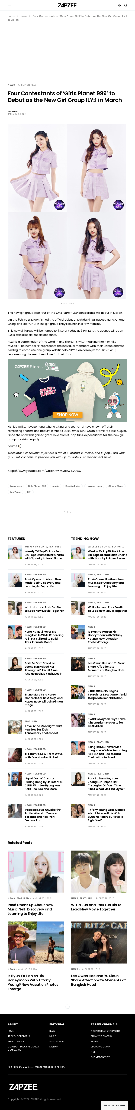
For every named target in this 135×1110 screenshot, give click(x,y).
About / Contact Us (19, 1036)
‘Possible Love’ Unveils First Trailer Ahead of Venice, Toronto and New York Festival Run (43, 815)
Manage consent (114, 1105)
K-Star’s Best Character (105, 1030)
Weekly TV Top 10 (36, 546)
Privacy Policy (16, 1041)
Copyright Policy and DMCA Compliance (23, 1048)
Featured (55, 546)
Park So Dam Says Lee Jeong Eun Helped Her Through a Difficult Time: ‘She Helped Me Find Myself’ (43, 668)
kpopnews (16, 486)
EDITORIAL (57, 1024)
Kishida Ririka (72, 486)
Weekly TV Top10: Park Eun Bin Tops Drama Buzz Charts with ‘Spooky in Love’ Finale (44, 554)
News (24, 16)
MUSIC (52, 1036)
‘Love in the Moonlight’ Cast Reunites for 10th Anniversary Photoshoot (43, 729)
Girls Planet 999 (37, 486)
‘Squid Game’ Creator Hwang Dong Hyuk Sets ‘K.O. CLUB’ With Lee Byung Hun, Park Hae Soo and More (44, 783)
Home (11, 16)
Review (94, 1041)
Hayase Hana (94, 486)
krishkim (13, 111)
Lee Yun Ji (15, 492)
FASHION (53, 1046)
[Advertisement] (67, 48)
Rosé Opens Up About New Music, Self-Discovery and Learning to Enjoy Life (43, 582)
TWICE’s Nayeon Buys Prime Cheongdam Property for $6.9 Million (107, 722)
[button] (9, 5)
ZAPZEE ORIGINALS (104, 1024)
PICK (93, 1051)
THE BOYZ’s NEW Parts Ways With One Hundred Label (44, 755)
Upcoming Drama (100, 1046)
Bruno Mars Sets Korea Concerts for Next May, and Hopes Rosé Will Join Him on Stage (44, 700)
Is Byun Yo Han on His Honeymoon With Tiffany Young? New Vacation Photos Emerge (105, 637)
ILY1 (29, 492)
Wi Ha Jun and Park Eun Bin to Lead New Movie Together (44, 609)
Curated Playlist (100, 1057)
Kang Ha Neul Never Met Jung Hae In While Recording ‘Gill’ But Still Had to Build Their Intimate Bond (44, 637)
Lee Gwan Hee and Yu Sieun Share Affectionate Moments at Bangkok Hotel (106, 666)
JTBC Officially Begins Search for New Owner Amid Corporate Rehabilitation (107, 694)
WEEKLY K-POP (56, 1041)
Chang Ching (115, 486)
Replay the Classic (101, 1036)
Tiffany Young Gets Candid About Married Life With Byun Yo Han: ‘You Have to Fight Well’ (106, 815)
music (55, 486)
